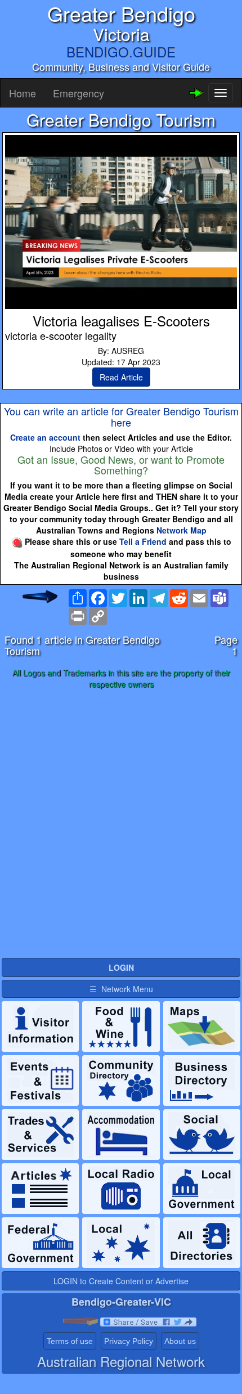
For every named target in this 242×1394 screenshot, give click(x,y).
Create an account (45, 437)
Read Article (121, 377)
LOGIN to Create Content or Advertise (121, 1281)
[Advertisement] (121, 824)
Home (22, 93)
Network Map (181, 530)
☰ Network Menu (121, 988)
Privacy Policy (128, 1341)
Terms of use (70, 1341)
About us (180, 1341)
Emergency (78, 93)
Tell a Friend (143, 541)
